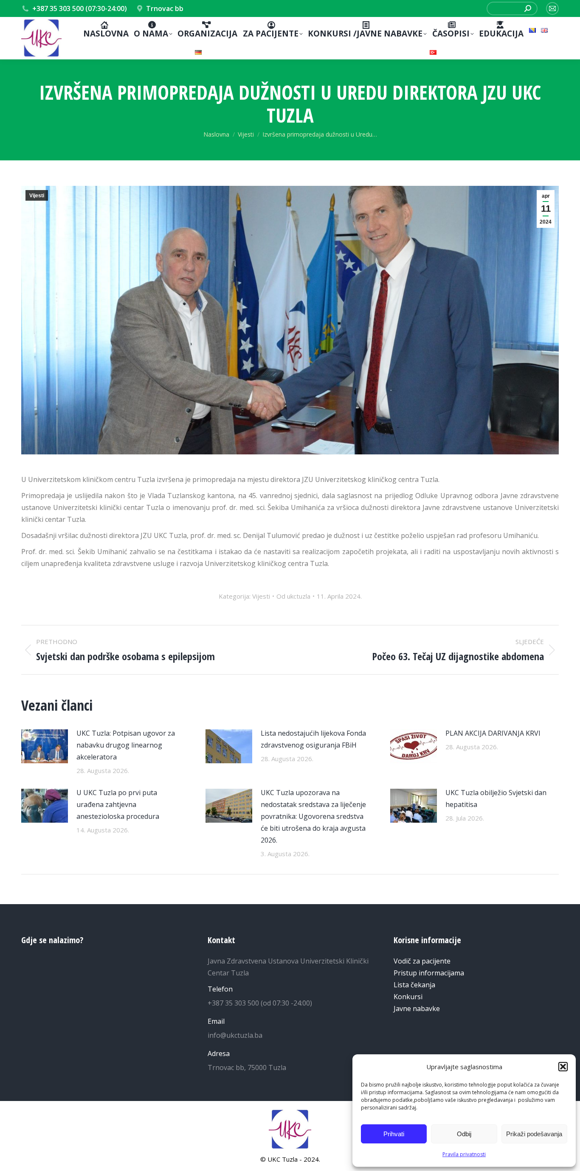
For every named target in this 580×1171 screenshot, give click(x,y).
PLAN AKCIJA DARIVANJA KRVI (493, 733)
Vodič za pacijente (422, 961)
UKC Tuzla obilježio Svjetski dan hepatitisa (495, 798)
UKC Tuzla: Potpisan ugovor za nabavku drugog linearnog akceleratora (125, 745)
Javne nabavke (417, 1008)
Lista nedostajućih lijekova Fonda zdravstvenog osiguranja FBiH (313, 739)
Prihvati (393, 1133)
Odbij (464, 1133)
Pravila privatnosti (464, 1154)
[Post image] (44, 746)
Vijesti (36, 196)
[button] (563, 1066)
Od (293, 596)
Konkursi (408, 996)
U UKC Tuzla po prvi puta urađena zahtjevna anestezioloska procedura (117, 804)
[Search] (527, 8)
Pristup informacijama (429, 973)
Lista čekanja (414, 984)
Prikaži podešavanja (534, 1133)
